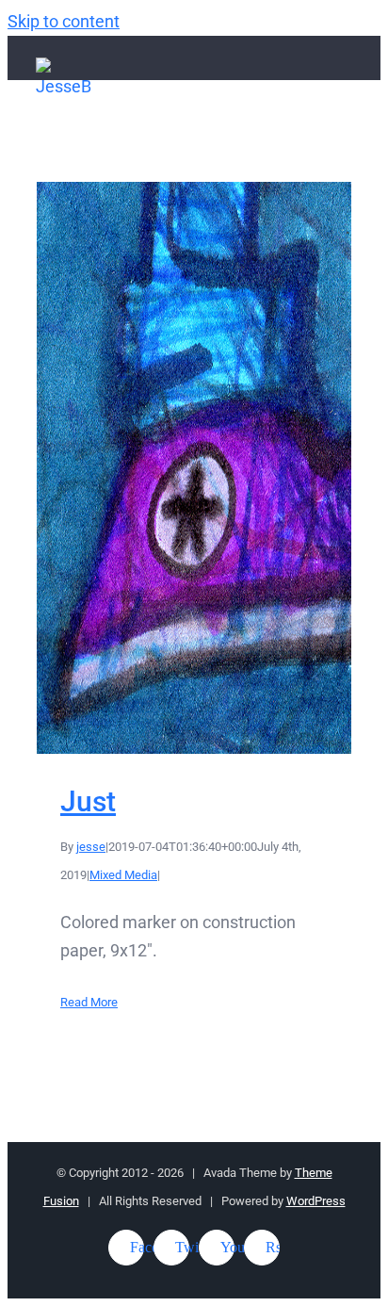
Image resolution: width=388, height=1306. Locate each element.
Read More (89, 1002)
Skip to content (64, 21)
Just (194, 468)
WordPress (316, 1201)
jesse (90, 847)
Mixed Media (123, 875)
